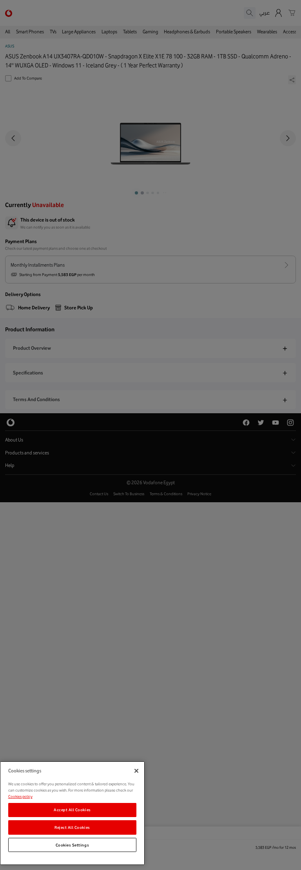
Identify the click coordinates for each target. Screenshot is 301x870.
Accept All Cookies (72, 809)
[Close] (136, 771)
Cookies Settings (72, 845)
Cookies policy (20, 796)
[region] (72, 813)
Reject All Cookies (72, 827)
